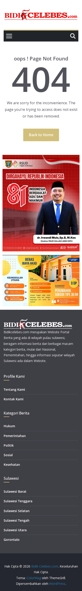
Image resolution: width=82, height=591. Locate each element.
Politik (9, 445)
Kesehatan (12, 464)
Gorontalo (12, 539)
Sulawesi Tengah (16, 520)
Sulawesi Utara (15, 530)
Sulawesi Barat (15, 491)
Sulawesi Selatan (17, 511)
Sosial (8, 455)
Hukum (9, 426)
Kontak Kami (13, 399)
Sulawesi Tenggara (18, 501)
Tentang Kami (14, 389)
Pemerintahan (15, 436)
